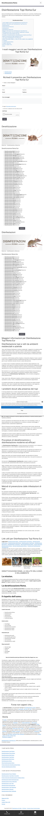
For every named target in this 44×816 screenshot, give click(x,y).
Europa (5, 719)
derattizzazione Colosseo (7, 789)
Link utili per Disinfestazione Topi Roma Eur (11, 37)
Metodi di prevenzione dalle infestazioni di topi (12, 36)
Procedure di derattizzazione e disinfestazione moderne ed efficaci (17, 35)
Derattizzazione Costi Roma (25, 541)
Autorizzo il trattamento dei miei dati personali (12, 108)
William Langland (16, 731)
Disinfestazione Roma (7, 761)
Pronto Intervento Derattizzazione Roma (11, 764)
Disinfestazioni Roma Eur (7, 29)
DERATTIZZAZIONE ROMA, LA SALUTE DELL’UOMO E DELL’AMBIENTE (17, 39)
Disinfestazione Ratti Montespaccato (10, 779)
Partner (3, 804)
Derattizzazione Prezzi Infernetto (9, 781)
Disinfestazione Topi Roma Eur (9, 740)
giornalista (10, 734)
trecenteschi (31, 728)
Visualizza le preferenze (22, 413)
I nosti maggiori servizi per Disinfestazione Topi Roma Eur (15, 22)
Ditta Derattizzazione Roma (27, 544)
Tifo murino (34, 722)
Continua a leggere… (7, 737)
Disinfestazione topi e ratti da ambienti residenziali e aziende (15, 32)
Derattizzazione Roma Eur (8, 26)
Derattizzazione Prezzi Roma (8, 753)
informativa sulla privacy (11, 106)
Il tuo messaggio (6, 97)
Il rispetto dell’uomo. (6, 43)
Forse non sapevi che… (7, 44)
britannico (36, 731)
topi (30, 709)
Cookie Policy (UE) (6, 802)
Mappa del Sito (5, 798)
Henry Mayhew (20, 734)
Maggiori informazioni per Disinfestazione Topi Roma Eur (14, 30)
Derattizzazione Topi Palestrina (9, 787)
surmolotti (21, 709)
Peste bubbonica (26, 722)
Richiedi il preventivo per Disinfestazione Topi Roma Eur (14, 24)
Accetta (22, 407)
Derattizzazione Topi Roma (28, 543)
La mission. (4, 40)
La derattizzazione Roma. (7, 41)
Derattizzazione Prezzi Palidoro (9, 774)
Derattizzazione (5, 25)
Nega (22, 410)
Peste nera (15, 728)
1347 (19, 728)
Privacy (3, 800)
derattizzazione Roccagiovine (8, 785)
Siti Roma (24, 808)
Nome (3, 89)
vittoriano (15, 734)
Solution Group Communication (33, 808)
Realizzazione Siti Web (17, 808)
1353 (22, 728)
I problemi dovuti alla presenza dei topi (10, 33)
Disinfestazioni (5, 28)
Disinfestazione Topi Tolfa (8, 783)
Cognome (24, 89)
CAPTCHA (4, 111)
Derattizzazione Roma (9, 3)
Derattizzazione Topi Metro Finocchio (10, 775)
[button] (42, 401)
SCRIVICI (22, 228)
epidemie (15, 722)
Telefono (24, 92)
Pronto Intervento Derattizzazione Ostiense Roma (13, 777)
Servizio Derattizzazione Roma (20, 546)
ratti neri (26, 709)
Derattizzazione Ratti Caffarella (9, 791)
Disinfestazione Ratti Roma (8, 759)
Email (3, 92)
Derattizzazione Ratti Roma (14, 543)
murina (34, 707)
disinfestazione (28, 707)
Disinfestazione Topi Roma (14, 544)
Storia (3, 46)
